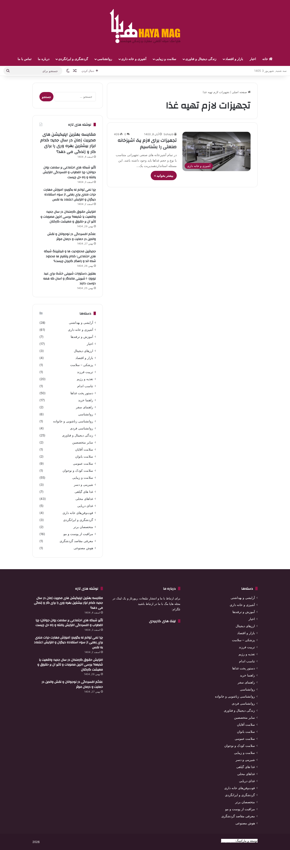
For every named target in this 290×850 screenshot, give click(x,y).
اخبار (253, 59)
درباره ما (43, 59)
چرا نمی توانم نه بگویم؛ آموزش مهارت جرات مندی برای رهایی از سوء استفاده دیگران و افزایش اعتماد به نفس (70, 194)
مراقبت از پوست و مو (78, 534)
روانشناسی (104, 59)
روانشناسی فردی (81, 428)
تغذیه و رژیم (85, 379)
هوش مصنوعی (83, 548)
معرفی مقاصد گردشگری (76, 541)
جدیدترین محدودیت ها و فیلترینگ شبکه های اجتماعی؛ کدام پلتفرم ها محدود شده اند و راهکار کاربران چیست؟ (70, 256)
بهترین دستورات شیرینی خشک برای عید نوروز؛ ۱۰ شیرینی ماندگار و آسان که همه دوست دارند (69, 278)
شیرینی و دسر (83, 484)
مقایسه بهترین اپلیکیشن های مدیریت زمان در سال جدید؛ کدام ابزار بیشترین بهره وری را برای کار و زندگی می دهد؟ (68, 143)
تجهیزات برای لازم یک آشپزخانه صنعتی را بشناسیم (147, 143)
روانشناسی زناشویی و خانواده (73, 421)
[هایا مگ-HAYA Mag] (145, 26)
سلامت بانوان (84, 456)
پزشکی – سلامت (81, 365)
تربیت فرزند (85, 372)
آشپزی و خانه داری (133, 59)
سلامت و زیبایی (165, 59)
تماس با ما (24, 59)
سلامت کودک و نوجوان (78, 470)
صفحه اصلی (240, 92)
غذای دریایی (85, 506)
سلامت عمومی (83, 463)
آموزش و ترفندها (82, 337)
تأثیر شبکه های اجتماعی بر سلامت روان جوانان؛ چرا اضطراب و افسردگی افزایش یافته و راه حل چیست (69, 172)
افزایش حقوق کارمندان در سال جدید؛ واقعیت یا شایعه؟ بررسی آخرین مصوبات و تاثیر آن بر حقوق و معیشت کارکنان (68, 216)
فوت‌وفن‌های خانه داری (78, 513)
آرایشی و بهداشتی (81, 322)
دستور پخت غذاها (81, 393)
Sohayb (168, 134)
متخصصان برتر (83, 527)
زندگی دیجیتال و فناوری (200, 59)
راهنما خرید (85, 400)
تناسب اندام (85, 386)
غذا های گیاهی (84, 492)
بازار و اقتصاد (234, 59)
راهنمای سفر (84, 407)
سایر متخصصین (82, 442)
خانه (265, 59)
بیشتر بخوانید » (163, 175)
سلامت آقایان (84, 449)
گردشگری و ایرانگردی (73, 59)
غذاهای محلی (84, 499)
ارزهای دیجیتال (83, 351)
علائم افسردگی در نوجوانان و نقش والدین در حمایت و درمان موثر (71, 236)
